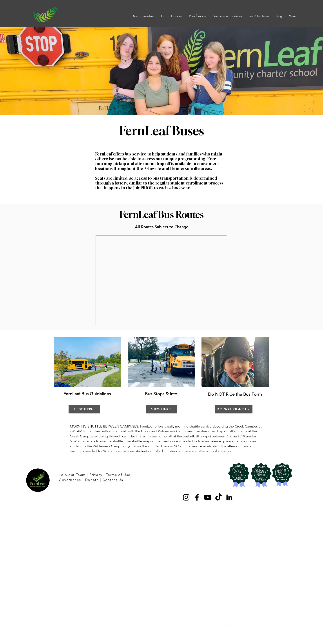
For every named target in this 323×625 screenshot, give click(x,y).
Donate (92, 480)
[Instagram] (186, 497)
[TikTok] (218, 497)
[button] (144, 16)
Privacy (95, 475)
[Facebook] (197, 497)
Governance (70, 480)
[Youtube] (207, 497)
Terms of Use (118, 475)
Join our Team (72, 475)
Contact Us (112, 480)
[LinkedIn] (229, 497)
